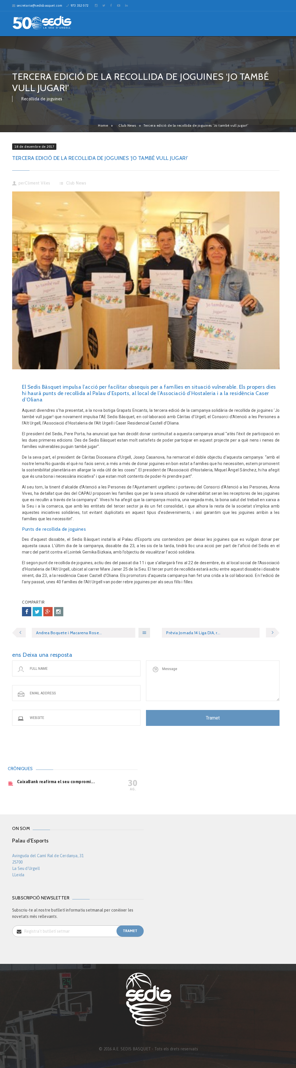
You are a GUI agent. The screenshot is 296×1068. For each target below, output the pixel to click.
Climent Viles (37, 183)
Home (103, 125)
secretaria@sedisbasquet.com (39, 5)
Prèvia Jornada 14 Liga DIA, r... (193, 632)
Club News (127, 125)
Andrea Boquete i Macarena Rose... (69, 632)
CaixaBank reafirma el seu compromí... (56, 781)
